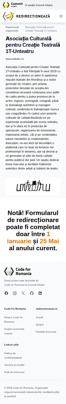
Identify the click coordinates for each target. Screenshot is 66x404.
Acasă (39, 317)
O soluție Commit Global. (39, 5)
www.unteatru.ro (15, 58)
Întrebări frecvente (46, 331)
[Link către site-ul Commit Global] (14, 5)
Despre (40, 324)
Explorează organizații (12, 29)
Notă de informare (14, 372)
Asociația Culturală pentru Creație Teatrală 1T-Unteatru (41, 29)
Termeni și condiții (14, 364)
